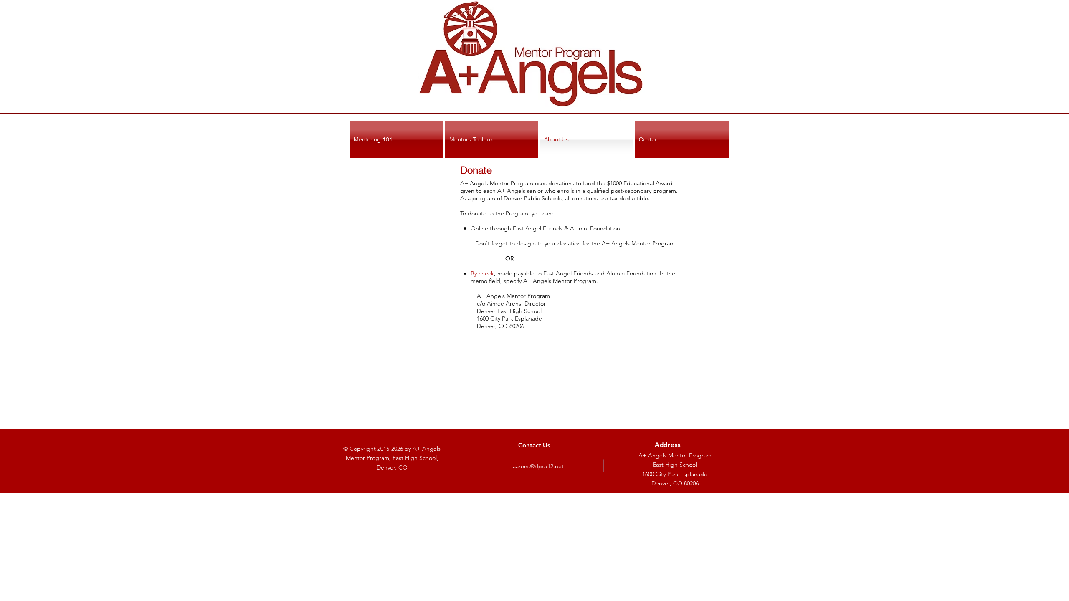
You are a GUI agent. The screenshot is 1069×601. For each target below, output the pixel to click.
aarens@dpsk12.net (538, 466)
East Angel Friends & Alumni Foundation (566, 228)
